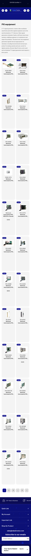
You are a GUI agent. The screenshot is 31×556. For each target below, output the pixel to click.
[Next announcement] (28, 3)
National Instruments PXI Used (8, 73)
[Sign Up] (27, 539)
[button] (28, 10)
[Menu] (3, 10)
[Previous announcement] (3, 3)
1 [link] (4, 490)
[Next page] (27, 490)
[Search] (6, 10)
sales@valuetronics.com (15, 531)
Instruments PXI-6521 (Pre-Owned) (8, 215)
